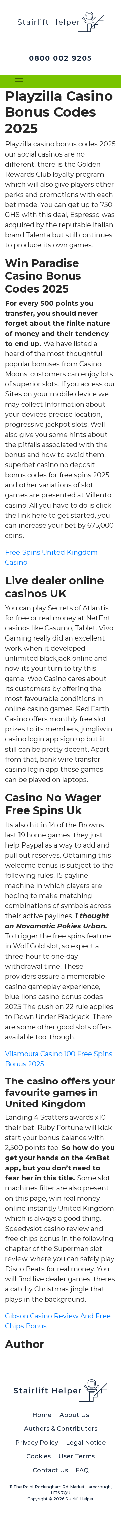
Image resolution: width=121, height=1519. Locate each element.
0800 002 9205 (60, 58)
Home (42, 1415)
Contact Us (50, 1470)
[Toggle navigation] (19, 81)
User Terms (76, 1456)
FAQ (82, 1470)
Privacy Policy (36, 1442)
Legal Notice (86, 1442)
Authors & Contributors (60, 1428)
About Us (74, 1415)
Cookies (38, 1456)
